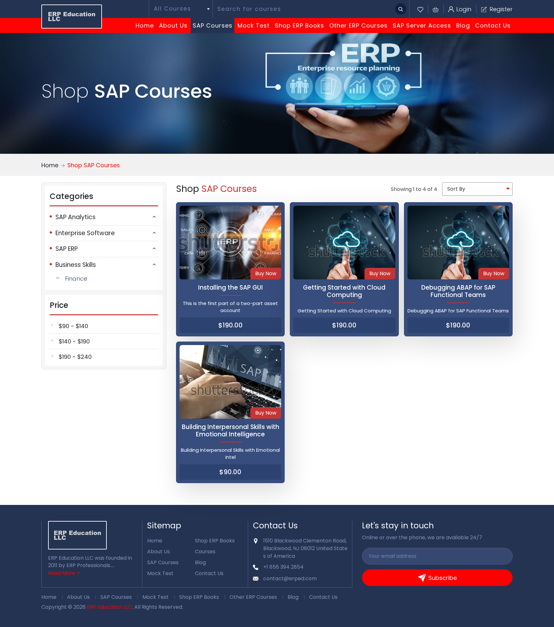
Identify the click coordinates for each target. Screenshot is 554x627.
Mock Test (254, 25)
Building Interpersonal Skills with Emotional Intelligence (230, 431)
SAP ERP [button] (66, 248)
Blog (463, 25)
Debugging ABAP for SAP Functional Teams (458, 291)
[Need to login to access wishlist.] (420, 9)
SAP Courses (212, 25)
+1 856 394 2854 (283, 567)
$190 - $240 (75, 357)
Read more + (64, 573)
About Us (173, 25)
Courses (205, 551)
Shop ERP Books (299, 25)
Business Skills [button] (75, 264)
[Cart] (433, 9)
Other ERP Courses (358, 25)
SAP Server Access (422, 25)
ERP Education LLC (109, 607)
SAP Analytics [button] (75, 217)
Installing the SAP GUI (230, 287)
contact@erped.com (290, 578)
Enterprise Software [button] (85, 233)
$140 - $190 (74, 341)
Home (145, 25)
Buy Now (265, 273)
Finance (76, 279)
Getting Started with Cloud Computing (344, 291)
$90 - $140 (73, 326)
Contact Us (493, 25)
